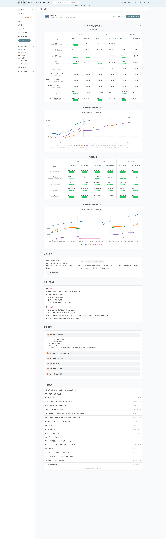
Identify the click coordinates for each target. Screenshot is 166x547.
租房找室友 (22, 61)
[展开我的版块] (33, 67)
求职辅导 (21, 55)
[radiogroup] (93, 112)
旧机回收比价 (23, 63)
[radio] (82, 112)
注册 (139, 2)
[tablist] (91, 261)
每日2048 (22, 52)
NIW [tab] (101, 261)
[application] (93, 132)
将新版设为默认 (87, 6)
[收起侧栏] (32, 9)
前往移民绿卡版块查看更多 (92, 468)
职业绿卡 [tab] (81, 261)
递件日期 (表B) (100, 112)
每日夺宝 (21, 49)
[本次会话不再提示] (164, 6)
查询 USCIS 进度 (132, 16)
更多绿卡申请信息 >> (53, 272)
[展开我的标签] (33, 71)
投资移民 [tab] (95, 261)
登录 (135, 2)
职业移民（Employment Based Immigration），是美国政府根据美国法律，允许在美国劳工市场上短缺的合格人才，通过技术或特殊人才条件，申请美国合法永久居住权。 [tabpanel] (108, 267)
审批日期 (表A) (88, 112)
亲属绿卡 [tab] (88, 261)
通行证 (130, 2)
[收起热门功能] (33, 46)
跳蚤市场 (21, 58)
